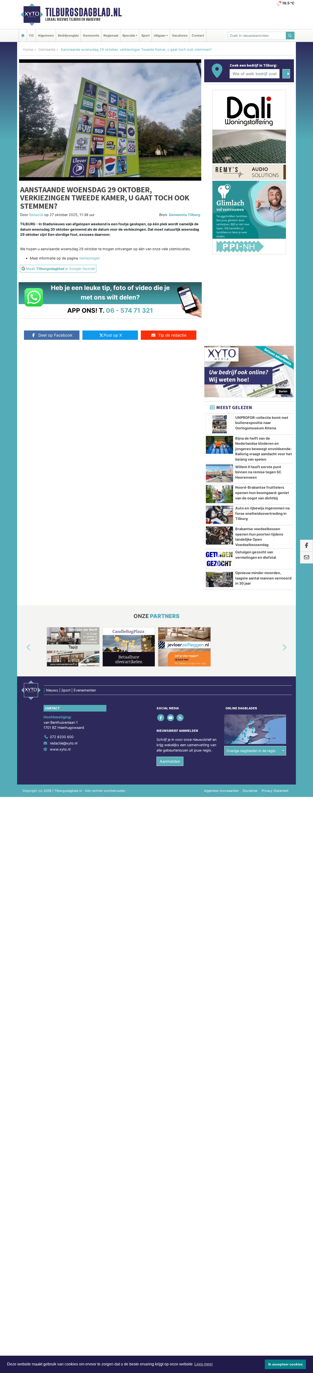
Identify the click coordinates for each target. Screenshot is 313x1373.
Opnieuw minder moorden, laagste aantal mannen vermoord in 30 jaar (263, 578)
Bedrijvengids (68, 35)
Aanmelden (170, 761)
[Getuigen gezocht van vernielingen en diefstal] (219, 558)
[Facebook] (161, 718)
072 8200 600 (62, 737)
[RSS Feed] (180, 718)
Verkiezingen (89, 258)
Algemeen (46, 35)
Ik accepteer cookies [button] (285, 1364)
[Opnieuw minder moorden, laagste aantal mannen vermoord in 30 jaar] (219, 579)
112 (31, 35)
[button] (23, 647)
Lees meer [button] (203, 1364)
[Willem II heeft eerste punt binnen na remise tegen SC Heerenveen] (219, 473)
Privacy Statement (275, 791)
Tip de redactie (172, 335)
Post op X (113, 335)
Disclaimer (250, 791)
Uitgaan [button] (159, 35)
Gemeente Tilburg (184, 215)
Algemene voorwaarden (221, 791)
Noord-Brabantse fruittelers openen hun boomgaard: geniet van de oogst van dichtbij (262, 492)
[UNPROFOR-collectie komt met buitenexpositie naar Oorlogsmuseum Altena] (219, 424)
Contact (198, 35)
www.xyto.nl (60, 749)
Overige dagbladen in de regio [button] (251, 751)
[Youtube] (171, 718)
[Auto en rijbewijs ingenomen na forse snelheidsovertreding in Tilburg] (219, 515)
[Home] (23, 35)
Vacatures (180, 35)
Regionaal (110, 35)
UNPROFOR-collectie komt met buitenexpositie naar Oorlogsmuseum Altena (261, 422)
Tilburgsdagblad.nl (83, 12)
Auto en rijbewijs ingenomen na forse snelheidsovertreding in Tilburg (262, 513)
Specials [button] (128, 35)
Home (28, 49)
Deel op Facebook (55, 335)
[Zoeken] (290, 35)
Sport (145, 35)
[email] (306, 557)
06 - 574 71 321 (129, 310)
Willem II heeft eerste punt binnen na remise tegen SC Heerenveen (258, 472)
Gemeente (91, 35)
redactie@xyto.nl (63, 743)
